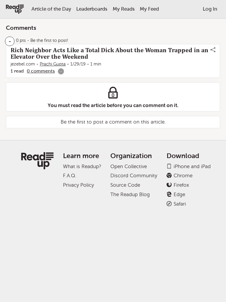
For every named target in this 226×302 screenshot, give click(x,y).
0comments (41, 70)
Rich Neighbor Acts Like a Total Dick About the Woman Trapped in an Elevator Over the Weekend (109, 53)
